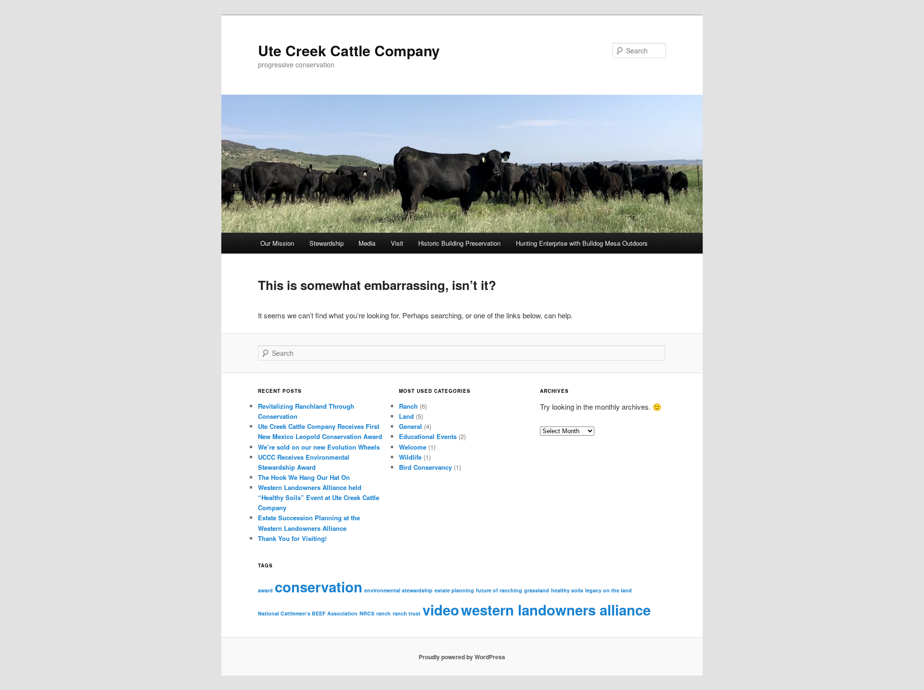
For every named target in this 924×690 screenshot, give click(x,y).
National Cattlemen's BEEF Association (308, 613)
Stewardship (326, 243)
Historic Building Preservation (459, 243)
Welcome (412, 447)
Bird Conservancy (425, 467)
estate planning (454, 590)
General (410, 426)
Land (406, 416)
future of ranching (499, 590)
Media (367, 243)
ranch (383, 613)
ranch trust (407, 613)
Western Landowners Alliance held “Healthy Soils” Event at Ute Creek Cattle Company (318, 497)
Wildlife (410, 457)
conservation (318, 587)
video (441, 610)
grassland (536, 590)
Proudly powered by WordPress (462, 656)
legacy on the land (608, 590)
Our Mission (277, 243)
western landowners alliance (556, 610)
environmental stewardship (398, 590)
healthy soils (567, 590)
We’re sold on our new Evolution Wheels (319, 447)
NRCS (366, 613)
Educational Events (428, 436)
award (265, 590)
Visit (397, 243)
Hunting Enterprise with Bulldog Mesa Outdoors (582, 243)
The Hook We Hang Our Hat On (304, 477)
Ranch (408, 406)
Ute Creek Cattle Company (349, 50)
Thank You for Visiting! (292, 538)
